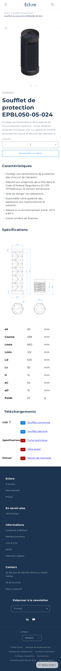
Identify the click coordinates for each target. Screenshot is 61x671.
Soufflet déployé (38, 431)
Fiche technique (38, 440)
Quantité (6, 139)
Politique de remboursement (38, 647)
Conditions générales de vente (23, 660)
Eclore (20, 647)
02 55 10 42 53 (13, 582)
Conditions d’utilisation (45, 652)
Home (7, 13)
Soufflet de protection (23, 13)
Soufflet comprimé (39, 422)
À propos (10, 484)
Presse (9, 497)
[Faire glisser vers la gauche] (24, 85)
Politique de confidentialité (20, 652)
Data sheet (34, 449)
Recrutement (13, 490)
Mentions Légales (15, 556)
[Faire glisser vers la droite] (37, 85)
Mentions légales (46, 660)
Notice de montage (39, 458)
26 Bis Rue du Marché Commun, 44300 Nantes (26, 574)
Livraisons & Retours (16, 530)
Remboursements (15, 536)
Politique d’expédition (24, 656)
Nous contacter (14, 589)
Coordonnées (43, 656)
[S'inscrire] (47, 608)
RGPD (9, 549)
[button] (6, 4)
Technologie (12, 513)
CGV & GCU (12, 543)
